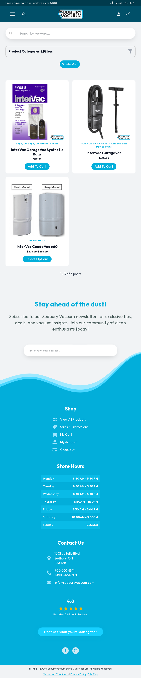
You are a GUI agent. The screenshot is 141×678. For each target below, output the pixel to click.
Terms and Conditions (56, 674)
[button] (70, 64)
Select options (37, 259)
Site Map (93, 674)
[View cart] (128, 14)
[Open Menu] (12, 14)
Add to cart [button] (37, 166)
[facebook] (65, 650)
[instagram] (75, 650)
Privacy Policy (78, 674)
